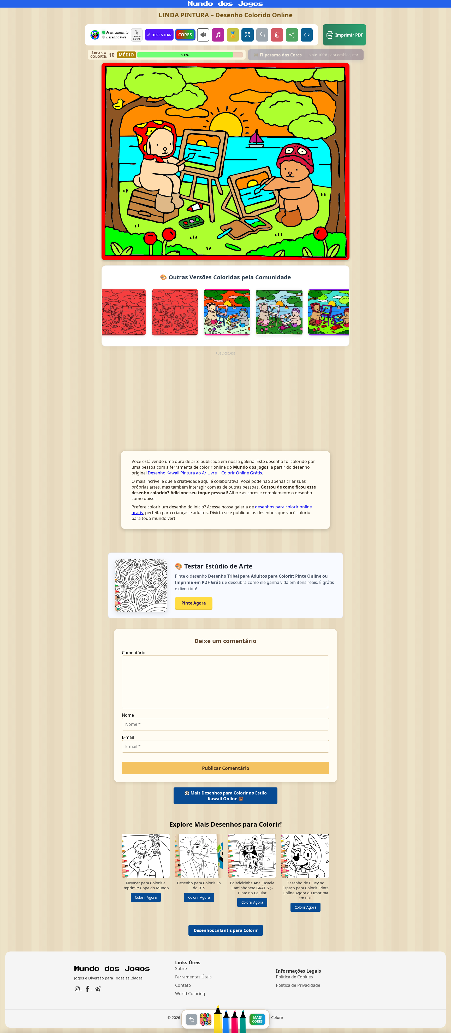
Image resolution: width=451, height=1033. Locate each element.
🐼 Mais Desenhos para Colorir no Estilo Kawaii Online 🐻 (225, 796)
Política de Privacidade (298, 985)
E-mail (128, 737)
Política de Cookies (294, 977)
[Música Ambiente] (218, 35)
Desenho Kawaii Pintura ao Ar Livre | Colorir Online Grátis (205, 473)
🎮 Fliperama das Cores (305, 55)
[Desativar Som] (203, 35)
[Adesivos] (205, 1019)
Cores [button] (185, 35)
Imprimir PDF (349, 35)
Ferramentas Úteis (193, 977)
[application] (225, 161)
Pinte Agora (193, 603)
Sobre (181, 968)
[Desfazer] (262, 35)
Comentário (133, 652)
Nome (128, 715)
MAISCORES (257, 1019)
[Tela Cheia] (247, 35)
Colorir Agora (146, 897)
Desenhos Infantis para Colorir (226, 930)
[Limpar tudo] (277, 35)
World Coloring (190, 993)
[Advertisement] (225, 393)
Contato (183, 985)
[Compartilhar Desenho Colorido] (292, 35)
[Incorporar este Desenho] (307, 35)
